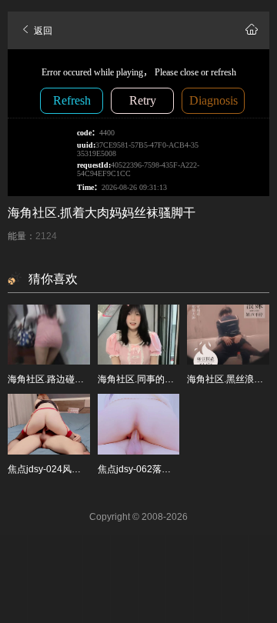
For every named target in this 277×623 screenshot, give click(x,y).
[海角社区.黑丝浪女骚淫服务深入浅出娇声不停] (228, 335)
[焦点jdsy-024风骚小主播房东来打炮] (49, 424)
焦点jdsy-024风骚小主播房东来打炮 (81, 469)
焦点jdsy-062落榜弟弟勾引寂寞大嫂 (171, 469)
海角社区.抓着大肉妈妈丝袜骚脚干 (101, 212)
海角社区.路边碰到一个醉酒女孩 (73, 379)
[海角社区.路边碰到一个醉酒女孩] (49, 335)
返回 (42, 30)
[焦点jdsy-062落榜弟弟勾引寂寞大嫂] (139, 424)
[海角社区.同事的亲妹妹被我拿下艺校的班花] (139, 335)
